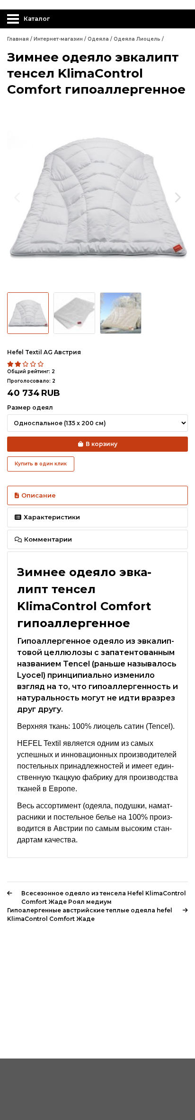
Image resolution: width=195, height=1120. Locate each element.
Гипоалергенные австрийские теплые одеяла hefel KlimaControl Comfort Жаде (89, 914)
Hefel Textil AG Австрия (44, 352)
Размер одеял (30, 407)
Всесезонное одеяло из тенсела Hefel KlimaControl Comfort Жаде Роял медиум (103, 897)
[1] (11, 364)
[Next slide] (177, 197)
